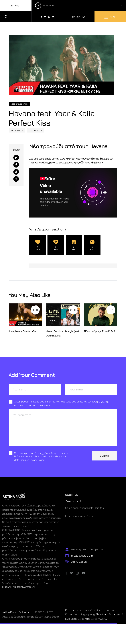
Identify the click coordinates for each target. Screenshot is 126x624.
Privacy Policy (37, 459)
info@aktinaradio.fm (82, 555)
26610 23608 (79, 561)
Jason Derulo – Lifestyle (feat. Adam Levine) (62, 333)
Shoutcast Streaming (108, 614)
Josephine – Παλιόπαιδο (22, 331)
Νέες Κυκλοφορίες (19, 104)
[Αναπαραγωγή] (38, 5)
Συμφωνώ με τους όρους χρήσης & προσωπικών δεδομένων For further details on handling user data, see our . (41, 456)
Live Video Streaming (77, 618)
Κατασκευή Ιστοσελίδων (80, 610)
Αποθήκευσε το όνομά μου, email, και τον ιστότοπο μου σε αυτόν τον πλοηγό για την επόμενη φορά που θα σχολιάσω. (61, 403)
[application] (70, 5)
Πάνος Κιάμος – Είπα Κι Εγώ (99, 331)
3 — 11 (111, 310)
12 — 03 (35, 310)
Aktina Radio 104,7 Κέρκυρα (18, 612)
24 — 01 (73, 310)
